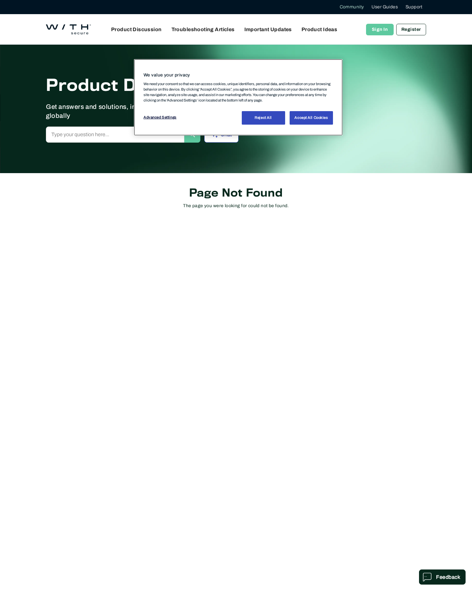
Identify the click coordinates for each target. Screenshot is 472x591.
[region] (238, 97)
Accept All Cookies (311, 117)
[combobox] (115, 135)
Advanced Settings (160, 117)
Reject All (263, 117)
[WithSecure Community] (68, 29)
